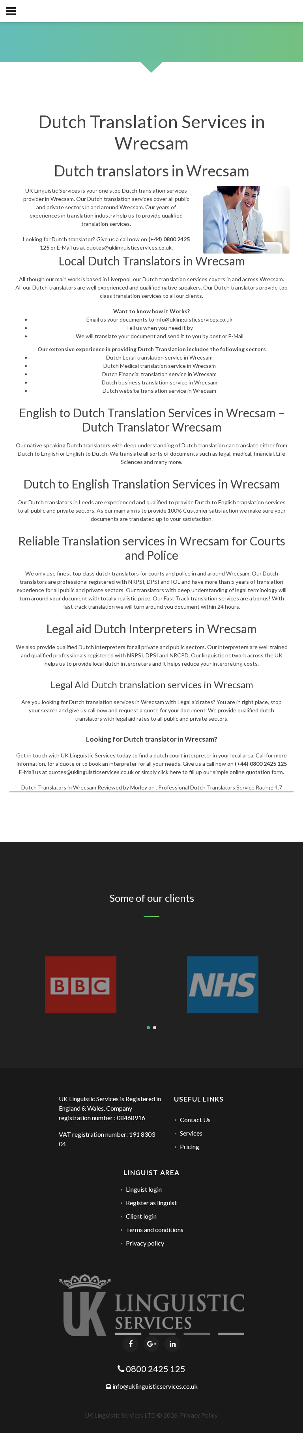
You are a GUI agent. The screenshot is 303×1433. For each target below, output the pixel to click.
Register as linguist (151, 1202)
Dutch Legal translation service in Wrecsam (159, 357)
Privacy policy (145, 1243)
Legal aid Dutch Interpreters (119, 628)
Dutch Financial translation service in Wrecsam (159, 374)
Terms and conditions (154, 1229)
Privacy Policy (199, 1415)
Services (191, 1133)
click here (169, 772)
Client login (141, 1216)
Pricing (189, 1146)
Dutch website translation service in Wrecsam (159, 390)
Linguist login (144, 1189)
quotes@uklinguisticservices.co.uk (129, 247)
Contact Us (195, 1119)
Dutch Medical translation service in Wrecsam (159, 365)
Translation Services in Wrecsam (191, 412)
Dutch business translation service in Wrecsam (159, 382)
